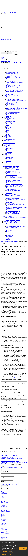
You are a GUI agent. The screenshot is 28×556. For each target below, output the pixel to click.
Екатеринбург (4, 506)
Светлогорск (4, 534)
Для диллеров (9, 159)
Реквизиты (9, 158)
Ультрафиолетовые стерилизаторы (14, 90)
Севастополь (4, 536)
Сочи (2, 538)
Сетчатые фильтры (14, 461)
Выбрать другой (6, 61)
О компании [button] (6, 154)
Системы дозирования (11, 94)
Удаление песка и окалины (12, 99)
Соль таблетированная (11, 113)
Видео (7, 150)
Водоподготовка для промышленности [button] (13, 71)
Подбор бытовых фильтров (13, 220)
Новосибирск (4, 524)
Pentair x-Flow (9, 123)
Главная (5, 65)
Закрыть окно (4, 485)
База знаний (9, 146)
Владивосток (4, 498)
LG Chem (8, 127)
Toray (7, 126)
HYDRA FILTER (10, 121)
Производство (9, 157)
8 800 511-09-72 (4, 12)
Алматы (3, 492)
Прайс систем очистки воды (10, 221)
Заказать (3, 481)
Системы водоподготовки (11, 241)
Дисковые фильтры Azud (12, 72)
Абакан (2, 489)
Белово (2, 497)
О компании (9, 155)
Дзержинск (3, 505)
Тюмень (2, 14)
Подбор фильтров (7, 216)
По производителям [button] (8, 117)
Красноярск (3, 515)
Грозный (3, 504)
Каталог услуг (6, 144)
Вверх (2, 468)
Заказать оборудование (6, 53)
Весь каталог (6, 140)
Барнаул (2, 496)
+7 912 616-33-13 (12, 12)
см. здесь (13, 377)
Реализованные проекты (9, 143)
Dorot (7, 130)
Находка (3, 520)
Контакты (5, 162)
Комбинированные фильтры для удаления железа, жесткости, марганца (16, 109)
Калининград (4, 510)
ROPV (7, 131)
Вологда (3, 501)
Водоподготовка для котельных (14, 91)
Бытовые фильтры (10, 139)
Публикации (9, 148)
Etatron (8, 135)
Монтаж (8, 229)
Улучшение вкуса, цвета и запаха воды (15, 105)
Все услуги (9, 223)
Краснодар (3, 514)
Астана (2, 495)
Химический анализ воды (12, 225)
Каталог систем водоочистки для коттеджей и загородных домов (14, 97)
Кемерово (3, 513)
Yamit (7, 125)
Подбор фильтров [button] (7, 136)
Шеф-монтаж (9, 230)
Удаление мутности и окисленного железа (16, 100)
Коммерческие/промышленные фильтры (16, 137)
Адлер (2, 491)
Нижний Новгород (5, 522)
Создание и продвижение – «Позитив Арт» (11, 467)
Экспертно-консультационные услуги (15, 226)
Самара (2, 532)
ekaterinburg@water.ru (6, 39)
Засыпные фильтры (11, 76)
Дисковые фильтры (5, 461)
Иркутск (3, 507)
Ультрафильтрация (10, 81)
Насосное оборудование (12, 93)
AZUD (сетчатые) (10, 119)
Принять (23, 548)
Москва (2, 518)
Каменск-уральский (5, 511)
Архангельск (4, 493)
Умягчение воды (10, 104)
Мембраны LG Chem (11, 80)
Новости (8, 149)
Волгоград (3, 500)
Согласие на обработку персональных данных (12, 459)
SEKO (7, 132)
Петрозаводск (4, 529)
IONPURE (8, 128)
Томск (2, 540)
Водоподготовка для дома (9, 194)
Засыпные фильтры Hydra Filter (14, 77)
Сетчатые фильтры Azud (12, 73)
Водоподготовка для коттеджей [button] (11, 95)
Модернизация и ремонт (12, 227)
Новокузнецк (4, 523)
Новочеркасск (4, 525)
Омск (2, 527)
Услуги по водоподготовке (10, 222)
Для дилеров (9, 152)
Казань (2, 509)
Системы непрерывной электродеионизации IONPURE (14, 88)
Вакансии (8, 161)
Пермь (2, 528)
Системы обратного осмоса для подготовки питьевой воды (14, 111)
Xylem (7, 134)
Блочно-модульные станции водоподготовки (13, 86)
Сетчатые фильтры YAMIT (12, 75)
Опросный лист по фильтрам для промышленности (14, 191)
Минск (2, 516)
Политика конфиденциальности (8, 458)
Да (1, 61)
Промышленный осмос (12, 78)
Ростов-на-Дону (4, 531)
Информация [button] (6, 145)
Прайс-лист (9, 153)
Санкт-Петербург (5, 533)
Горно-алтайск (4, 502)
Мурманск (3, 519)
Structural (8, 122)
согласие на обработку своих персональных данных (14, 483)
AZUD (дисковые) (10, 118)
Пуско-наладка (10, 231)
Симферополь (4, 537)
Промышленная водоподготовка (11, 166)
